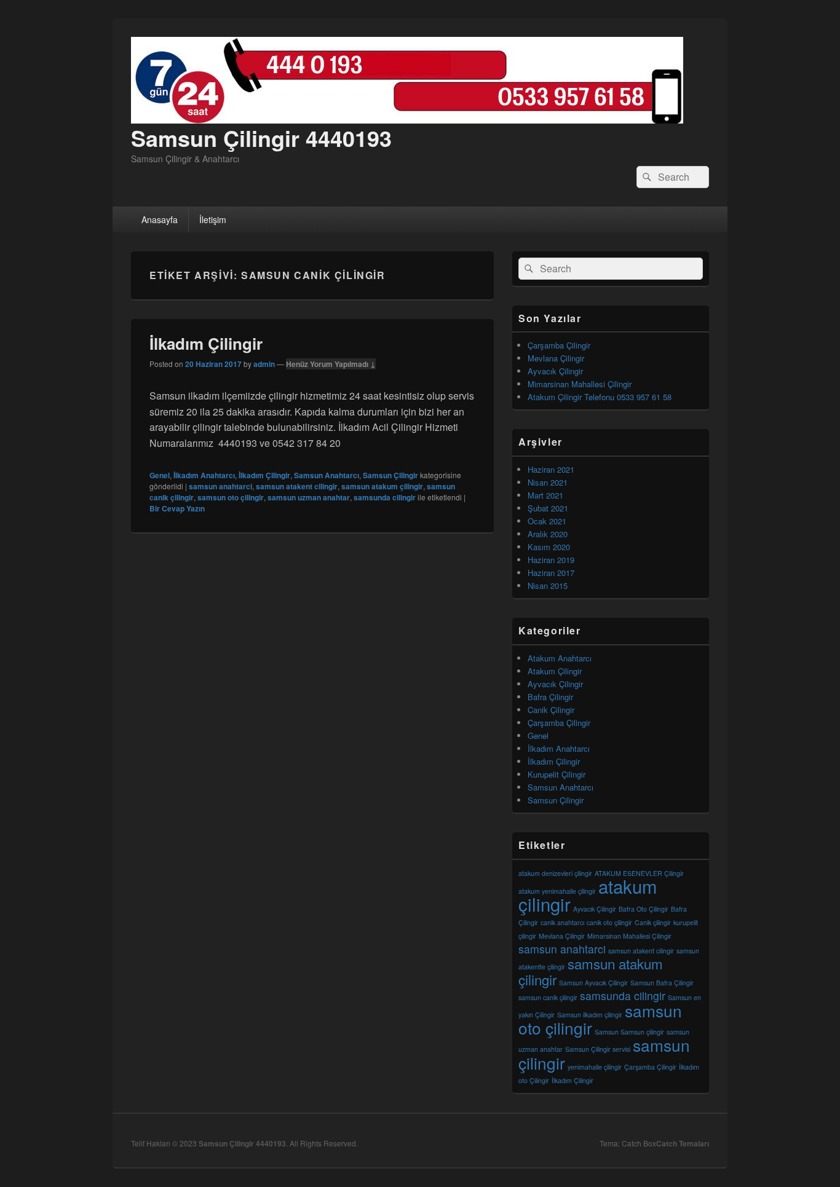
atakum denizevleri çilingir (555, 873)
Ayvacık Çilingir (555, 371)
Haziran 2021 (551, 469)
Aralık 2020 (548, 534)
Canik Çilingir (551, 710)
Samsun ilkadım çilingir (589, 1014)
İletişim (212, 219)
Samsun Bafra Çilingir (662, 982)
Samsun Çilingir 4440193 (261, 138)
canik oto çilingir (609, 922)
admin (264, 363)
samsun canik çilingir (547, 997)
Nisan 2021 (548, 482)
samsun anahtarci (220, 486)
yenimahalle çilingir (595, 1066)
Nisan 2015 (548, 585)
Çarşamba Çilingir (559, 345)
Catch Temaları (682, 1143)
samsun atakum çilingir (382, 486)
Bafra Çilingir (550, 697)
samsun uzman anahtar (308, 497)
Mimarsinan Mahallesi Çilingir (580, 384)
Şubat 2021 (548, 508)
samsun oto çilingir (230, 497)
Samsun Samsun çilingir (629, 1031)
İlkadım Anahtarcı (204, 475)
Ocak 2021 (547, 521)
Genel (159, 475)
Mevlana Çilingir (556, 358)
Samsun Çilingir (390, 475)
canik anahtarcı (562, 922)
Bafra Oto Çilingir (643, 908)
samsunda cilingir (385, 497)
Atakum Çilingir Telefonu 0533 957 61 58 (600, 397)
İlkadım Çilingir (206, 343)
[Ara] (645, 177)
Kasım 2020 (549, 547)
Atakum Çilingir (555, 671)
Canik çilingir (653, 922)
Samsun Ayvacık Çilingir (593, 982)
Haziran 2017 (551, 572)
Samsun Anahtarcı (326, 475)
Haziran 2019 (551, 560)
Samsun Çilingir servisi (597, 1049)
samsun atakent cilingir (297, 486)
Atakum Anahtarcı (560, 658)
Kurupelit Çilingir (556, 774)
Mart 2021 (545, 495)
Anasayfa (159, 219)
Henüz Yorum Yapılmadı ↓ (331, 363)
